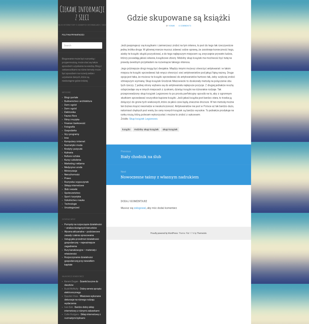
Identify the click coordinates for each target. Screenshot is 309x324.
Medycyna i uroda (73, 167)
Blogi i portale (71, 97)
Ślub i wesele (70, 189)
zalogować (140, 207)
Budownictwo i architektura (78, 101)
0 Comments (185, 26)
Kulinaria (68, 152)
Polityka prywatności (73, 35)
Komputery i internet (74, 141)
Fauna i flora (70, 116)
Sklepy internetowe (74, 185)
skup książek (170, 129)
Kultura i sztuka (72, 156)
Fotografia (69, 126)
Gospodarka (70, 130)
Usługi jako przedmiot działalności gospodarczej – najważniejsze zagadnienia (81, 243)
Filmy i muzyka (71, 119)
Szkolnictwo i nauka (74, 200)
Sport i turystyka (72, 196)
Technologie (70, 204)
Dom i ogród (70, 105)
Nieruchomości (72, 174)
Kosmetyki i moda (73, 145)
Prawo (67, 178)
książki (126, 129)
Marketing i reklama (74, 163)
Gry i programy (71, 134)
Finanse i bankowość (74, 123)
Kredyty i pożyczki (73, 149)
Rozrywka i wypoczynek (76, 182)
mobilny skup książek (146, 129)
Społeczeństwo (72, 193)
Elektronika (70, 112)
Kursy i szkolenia (72, 160)
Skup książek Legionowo (143, 118)
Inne (66, 138)
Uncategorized (71, 207)
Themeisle (201, 233)
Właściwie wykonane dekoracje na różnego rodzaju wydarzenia (82, 300)
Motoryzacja (70, 170)
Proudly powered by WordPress (164, 233)
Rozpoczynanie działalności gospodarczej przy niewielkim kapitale (79, 261)
